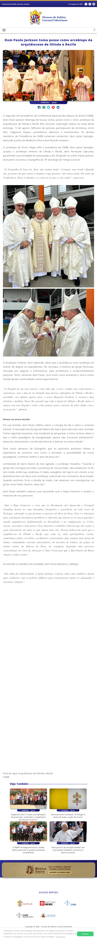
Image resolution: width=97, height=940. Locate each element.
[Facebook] (85, 4)
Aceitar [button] (85, 934)
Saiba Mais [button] (60, 936)
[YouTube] (93, 4)
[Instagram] (89, 4)
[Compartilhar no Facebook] (39, 108)
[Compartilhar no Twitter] (48, 108)
